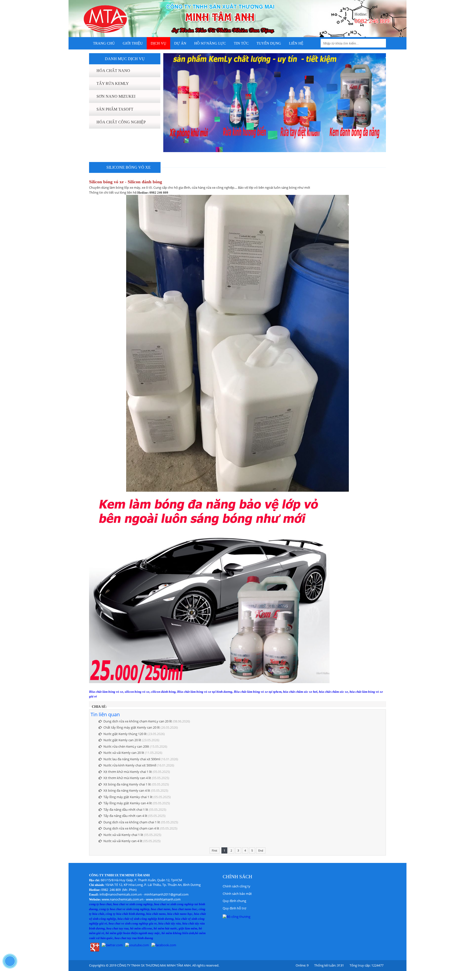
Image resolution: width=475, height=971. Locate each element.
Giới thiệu (133, 43)
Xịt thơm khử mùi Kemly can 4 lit (127, 778)
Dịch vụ (158, 43)
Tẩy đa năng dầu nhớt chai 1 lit (125, 809)
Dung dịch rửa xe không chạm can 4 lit (131, 828)
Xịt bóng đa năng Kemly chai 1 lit (127, 784)
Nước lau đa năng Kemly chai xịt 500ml (131, 759)
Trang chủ (104, 43)
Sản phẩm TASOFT (114, 109)
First (214, 850)
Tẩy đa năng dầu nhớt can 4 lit (125, 815)
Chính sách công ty (236, 886)
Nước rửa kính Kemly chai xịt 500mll (129, 765)
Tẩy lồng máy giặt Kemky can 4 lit (127, 803)
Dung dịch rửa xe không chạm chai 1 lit (131, 822)
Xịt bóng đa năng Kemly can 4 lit (126, 790)
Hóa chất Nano (113, 71)
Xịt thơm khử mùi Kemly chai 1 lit (127, 771)
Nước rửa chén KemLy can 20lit (126, 746)
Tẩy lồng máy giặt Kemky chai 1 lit (128, 797)
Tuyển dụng (269, 43)
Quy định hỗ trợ (234, 908)
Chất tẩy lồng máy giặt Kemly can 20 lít (131, 727)
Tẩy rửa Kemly (112, 83)
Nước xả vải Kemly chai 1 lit (123, 834)
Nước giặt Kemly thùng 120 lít (125, 734)
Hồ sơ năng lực (210, 43)
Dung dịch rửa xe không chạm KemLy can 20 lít (137, 721)
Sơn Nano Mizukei (115, 96)
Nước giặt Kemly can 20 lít (122, 740)
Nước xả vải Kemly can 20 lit (123, 752)
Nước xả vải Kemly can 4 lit (122, 841)
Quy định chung (234, 901)
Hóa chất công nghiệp (121, 122)
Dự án (180, 43)
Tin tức (241, 43)
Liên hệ (296, 43)
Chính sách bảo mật (237, 893)
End (260, 850)
